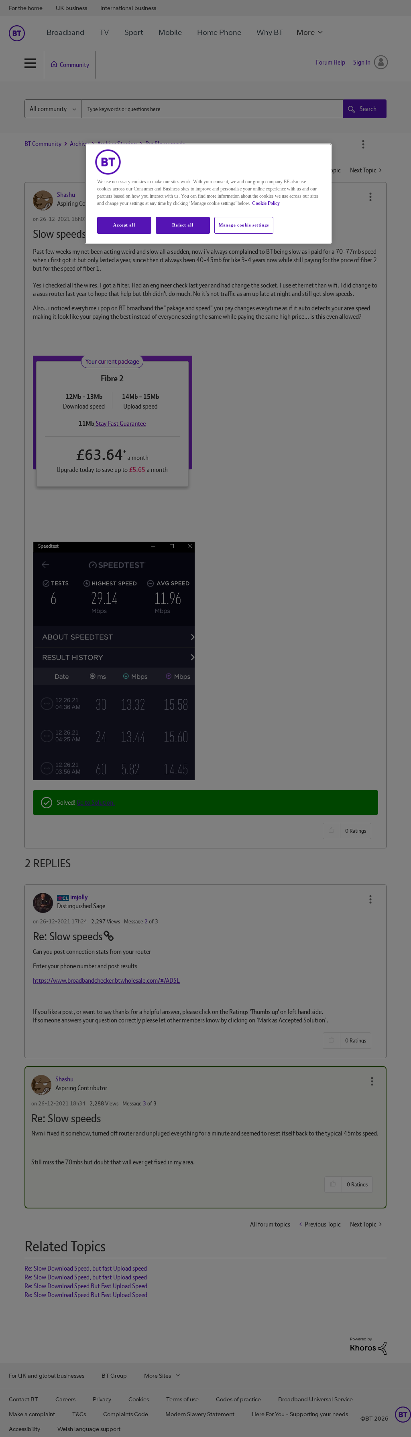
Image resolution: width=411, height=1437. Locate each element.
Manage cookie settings (244, 225)
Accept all (124, 225)
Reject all (182, 225)
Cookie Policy (266, 203)
